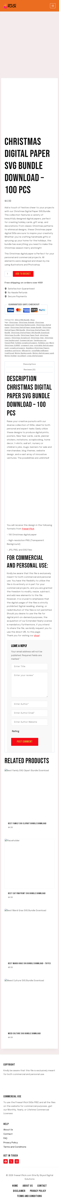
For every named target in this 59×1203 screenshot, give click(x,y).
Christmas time (37, 338)
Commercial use (26, 340)
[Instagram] (17, 1161)
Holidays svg (43, 343)
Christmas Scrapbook (20, 338)
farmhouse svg (40, 340)
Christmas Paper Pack (30, 335)
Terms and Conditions (14, 1147)
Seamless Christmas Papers (37, 348)
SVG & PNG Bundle (22, 320)
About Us (8, 1130)
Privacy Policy (10, 1143)
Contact (8, 1134)
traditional (9, 353)
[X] (11, 1161)
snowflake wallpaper (40, 350)
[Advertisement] (29, 42)
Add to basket (23, 273)
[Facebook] (5, 1161)
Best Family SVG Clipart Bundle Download (27, 823)
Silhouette (26, 350)
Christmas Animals (26, 322)
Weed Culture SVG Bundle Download (24, 1033)
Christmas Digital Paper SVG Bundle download (30, 332)
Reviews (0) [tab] (29, 370)
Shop (32, 320)
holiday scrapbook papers (26, 343)
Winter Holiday (11, 356)
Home (15, 1185)
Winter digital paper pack (43, 353)
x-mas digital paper (35, 356)
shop (36, 636)
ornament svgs (27, 345)
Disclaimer (19, 1191)
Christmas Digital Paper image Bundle (26, 327)
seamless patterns (13, 350)
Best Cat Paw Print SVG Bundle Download (27, 893)
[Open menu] (53, 5)
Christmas (13, 322)
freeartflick (9, 343)
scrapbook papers (17, 348)
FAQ (5, 1138)
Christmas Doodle (12, 335)
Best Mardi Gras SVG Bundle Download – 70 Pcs (29, 963)
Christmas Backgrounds (25, 325)
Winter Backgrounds (23, 353)
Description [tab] (29, 364)
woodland (21, 356)
